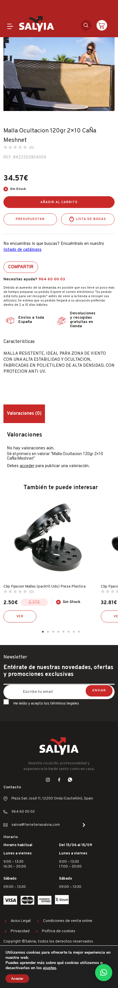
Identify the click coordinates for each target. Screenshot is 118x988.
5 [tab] (63, 632)
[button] (103, 972)
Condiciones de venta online (67, 920)
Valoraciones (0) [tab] (24, 413)
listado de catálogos (22, 250)
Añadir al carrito (59, 202)
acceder (27, 466)
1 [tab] (43, 632)
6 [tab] (68, 632)
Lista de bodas (91, 219)
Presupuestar (30, 219)
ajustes (49, 968)
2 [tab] (48, 632)
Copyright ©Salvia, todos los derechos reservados (48, 941)
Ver (19, 616)
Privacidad (20, 931)
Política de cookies (58, 931)
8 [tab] (79, 632)
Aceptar (17, 978)
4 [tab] (58, 632)
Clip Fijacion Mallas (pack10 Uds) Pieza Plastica (44, 586)
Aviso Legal (21, 920)
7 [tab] (73, 632)
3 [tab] (53, 632)
